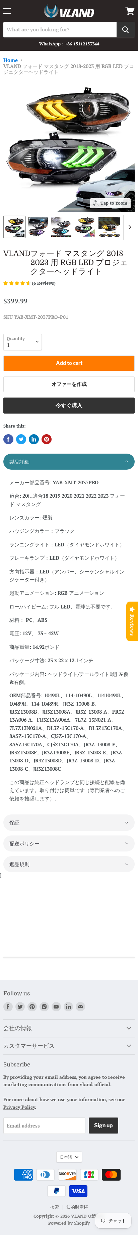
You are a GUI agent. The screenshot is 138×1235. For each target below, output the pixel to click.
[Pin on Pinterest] (47, 439)
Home (10, 60)
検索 (54, 1207)
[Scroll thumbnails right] (128, 227)
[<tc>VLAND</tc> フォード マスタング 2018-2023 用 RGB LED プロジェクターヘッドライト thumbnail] (14, 227)
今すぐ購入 (69, 405)
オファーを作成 (69, 384)
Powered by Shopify (69, 1223)
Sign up (103, 1125)
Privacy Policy (19, 1107)
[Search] (126, 29)
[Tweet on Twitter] (21, 439)
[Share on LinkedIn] (34, 439)
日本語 (66, 1157)
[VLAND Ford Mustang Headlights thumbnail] (85, 227)
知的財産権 (77, 1207)
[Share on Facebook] (8, 439)
